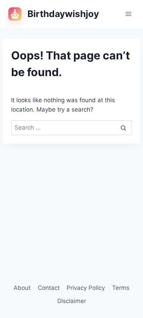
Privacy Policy (86, 287)
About (22, 287)
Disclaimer (71, 300)
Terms (120, 287)
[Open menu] (128, 13)
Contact (49, 287)
